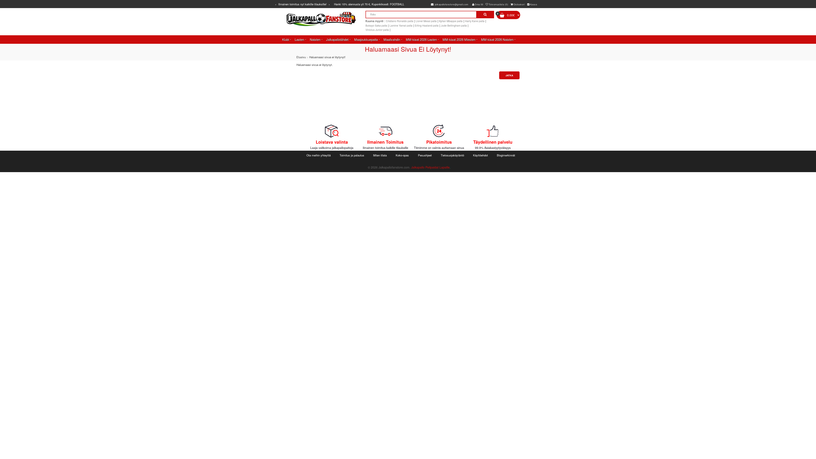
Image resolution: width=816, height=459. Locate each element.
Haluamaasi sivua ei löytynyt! (327, 57)
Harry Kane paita (474, 21)
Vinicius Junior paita (377, 29)
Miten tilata (380, 155)
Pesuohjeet (425, 155)
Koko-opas (402, 155)
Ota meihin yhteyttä (318, 155)
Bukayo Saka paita (376, 25)
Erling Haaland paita (427, 25)
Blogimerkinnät (506, 155)
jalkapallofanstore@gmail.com (451, 4)
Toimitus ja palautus (352, 155)
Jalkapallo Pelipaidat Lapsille (430, 167)
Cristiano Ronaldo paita (399, 21)
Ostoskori (519, 4)
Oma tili (479, 4)
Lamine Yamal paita (401, 25)
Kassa (533, 4)
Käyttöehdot (480, 155)
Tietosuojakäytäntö (452, 155)
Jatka (509, 75)
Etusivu (301, 57)
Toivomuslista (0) (498, 4)
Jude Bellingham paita (454, 25)
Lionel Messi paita (426, 21)
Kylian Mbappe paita (451, 21)
